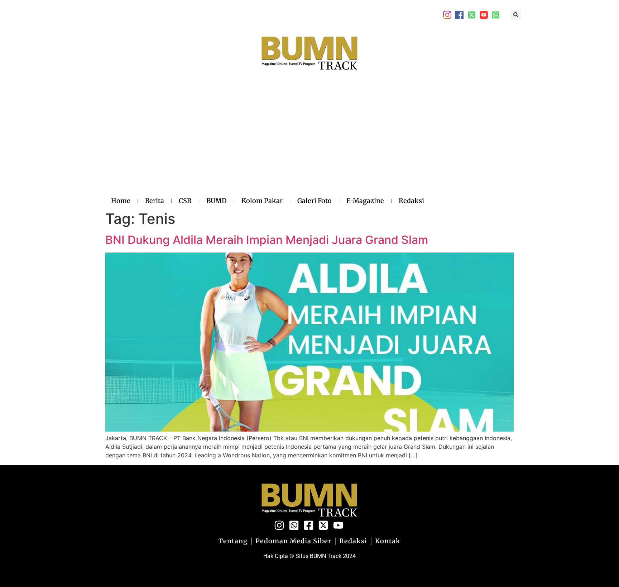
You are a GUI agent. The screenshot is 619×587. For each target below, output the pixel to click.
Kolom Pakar (262, 201)
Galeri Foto (314, 201)
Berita (154, 201)
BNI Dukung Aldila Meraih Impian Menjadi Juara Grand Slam (266, 240)
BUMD (216, 201)
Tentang (233, 541)
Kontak (387, 541)
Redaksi (411, 201)
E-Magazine (365, 201)
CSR (185, 201)
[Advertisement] (267, 141)
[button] (516, 15)
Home (120, 201)
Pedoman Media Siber (293, 541)
